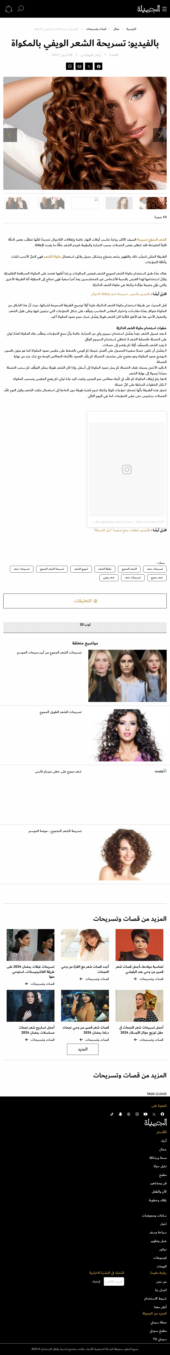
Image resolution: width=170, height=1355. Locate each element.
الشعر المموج (129, 569)
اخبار (163, 1224)
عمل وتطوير (159, 1241)
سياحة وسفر (158, 1232)
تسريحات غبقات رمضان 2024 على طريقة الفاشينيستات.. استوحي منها (30, 972)
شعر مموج (157, 577)
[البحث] (20, 9)
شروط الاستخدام (155, 1298)
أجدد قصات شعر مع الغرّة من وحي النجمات (85, 969)
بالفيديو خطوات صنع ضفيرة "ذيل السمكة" (122, 530)
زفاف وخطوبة (158, 1200)
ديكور (163, 1249)
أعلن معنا (160, 1307)
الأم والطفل (159, 1191)
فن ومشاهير (158, 1183)
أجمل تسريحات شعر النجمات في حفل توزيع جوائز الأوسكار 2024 (141, 1030)
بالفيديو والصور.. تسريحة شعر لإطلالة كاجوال (121, 294)
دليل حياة (160, 1166)
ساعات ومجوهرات (154, 1215)
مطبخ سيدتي (158, 1331)
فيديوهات (160, 1258)
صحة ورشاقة (158, 1158)
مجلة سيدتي (159, 1322)
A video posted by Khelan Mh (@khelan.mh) (90, 522)
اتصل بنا (161, 1290)
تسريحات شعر (155, 569)
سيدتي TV (160, 1339)
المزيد (83, 1049)
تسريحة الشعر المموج (52, 569)
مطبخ (163, 1175)
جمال (116, 28)
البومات (161, 1266)
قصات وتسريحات (96, 28)
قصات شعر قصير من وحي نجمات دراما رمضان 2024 (85, 1030)
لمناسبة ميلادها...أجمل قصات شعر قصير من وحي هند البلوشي (139, 969)
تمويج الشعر (81, 569)
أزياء (164, 1141)
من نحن (161, 1281)
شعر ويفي (109, 577)
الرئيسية (131, 28)
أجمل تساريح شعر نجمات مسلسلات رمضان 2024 (36, 1030)
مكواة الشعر (105, 569)
